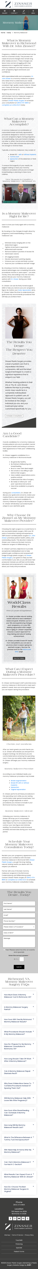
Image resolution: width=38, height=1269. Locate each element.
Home (3, 33)
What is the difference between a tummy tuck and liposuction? (18, 1138)
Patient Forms (19, 1251)
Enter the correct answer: (19, 956)
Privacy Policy (29, 1235)
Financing (19, 1244)
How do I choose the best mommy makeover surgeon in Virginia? (16, 1189)
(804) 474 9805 (19, 1205)
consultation (15, 493)
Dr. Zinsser (15, 279)
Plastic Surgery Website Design (22, 1264)
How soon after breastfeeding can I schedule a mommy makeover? (16, 1112)
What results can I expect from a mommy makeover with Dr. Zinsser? (18, 1175)
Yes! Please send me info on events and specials (20, 951)
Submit (19, 967)
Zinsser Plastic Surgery (16, 101)
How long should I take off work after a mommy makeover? (17, 1060)
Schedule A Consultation (14, 416)
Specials (19, 1248)
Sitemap (7, 1235)
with (20, 154)
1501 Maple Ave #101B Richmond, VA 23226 (19, 1212)
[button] (19, 193)
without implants (30, 154)
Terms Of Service (17, 1235)
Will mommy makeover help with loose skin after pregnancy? (17, 1099)
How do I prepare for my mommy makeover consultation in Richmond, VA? (17, 1046)
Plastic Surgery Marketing (21, 1263)
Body (9, 33)
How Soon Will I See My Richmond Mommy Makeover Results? (18, 1020)
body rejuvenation (24, 290)
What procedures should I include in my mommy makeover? (18, 1033)
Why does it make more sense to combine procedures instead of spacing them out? (17, 1085)
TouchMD (19, 1240)
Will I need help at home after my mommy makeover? (17, 1151)
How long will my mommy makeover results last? (14, 1126)
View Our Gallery (19, 658)
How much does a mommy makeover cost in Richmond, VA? (17, 996)
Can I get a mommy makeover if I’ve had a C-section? (17, 1163)
